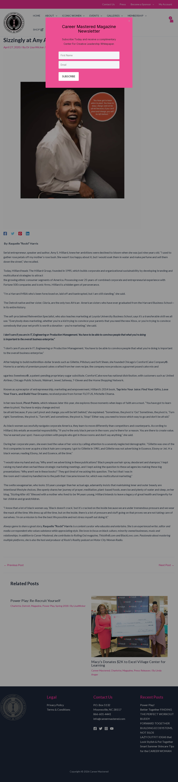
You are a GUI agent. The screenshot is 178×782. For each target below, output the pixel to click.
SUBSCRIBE (68, 76)
